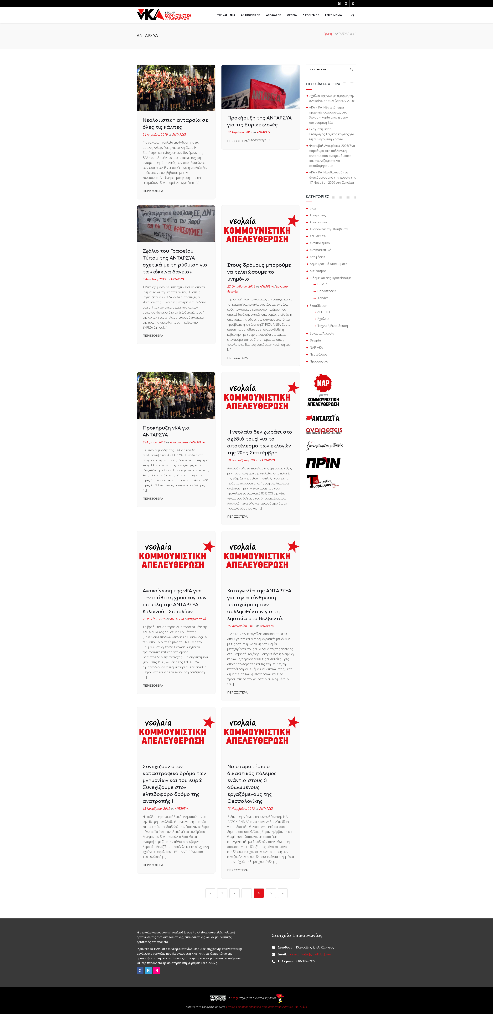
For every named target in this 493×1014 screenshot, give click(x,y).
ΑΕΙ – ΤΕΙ (323, 312)
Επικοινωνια (333, 15)
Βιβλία (322, 284)
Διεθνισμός (318, 271)
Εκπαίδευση (318, 306)
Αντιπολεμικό (320, 243)
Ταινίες (322, 298)
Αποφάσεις (317, 257)
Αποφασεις (273, 15)
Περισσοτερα (153, 191)
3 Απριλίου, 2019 (154, 279)
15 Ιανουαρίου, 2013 (241, 626)
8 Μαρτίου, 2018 (154, 442)
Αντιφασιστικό (196, 619)
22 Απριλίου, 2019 (239, 132)
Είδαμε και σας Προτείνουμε (330, 278)
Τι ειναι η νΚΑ (226, 15)
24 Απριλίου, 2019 (155, 134)
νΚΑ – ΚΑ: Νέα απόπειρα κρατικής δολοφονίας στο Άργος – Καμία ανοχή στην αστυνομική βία (328, 114)
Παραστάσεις (326, 291)
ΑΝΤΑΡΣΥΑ (179, 134)
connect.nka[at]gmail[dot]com (309, 954)
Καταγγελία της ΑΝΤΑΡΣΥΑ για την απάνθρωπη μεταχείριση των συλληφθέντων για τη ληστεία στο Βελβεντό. (259, 604)
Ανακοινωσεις (250, 15)
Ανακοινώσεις (179, 442)
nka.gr (234, 998)
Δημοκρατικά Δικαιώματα (328, 264)
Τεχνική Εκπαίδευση (332, 326)
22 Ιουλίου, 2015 (154, 619)
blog (313, 208)
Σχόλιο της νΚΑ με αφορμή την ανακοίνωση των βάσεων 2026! (332, 98)
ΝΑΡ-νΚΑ (316, 347)
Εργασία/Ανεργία (322, 333)
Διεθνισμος (311, 15)
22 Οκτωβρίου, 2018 (241, 286)
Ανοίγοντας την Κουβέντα (329, 229)
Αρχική (328, 33)
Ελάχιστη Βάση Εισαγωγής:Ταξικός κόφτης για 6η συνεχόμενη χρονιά (331, 134)
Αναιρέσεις (318, 215)
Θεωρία (315, 340)
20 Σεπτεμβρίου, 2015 (242, 460)
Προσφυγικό (319, 361)
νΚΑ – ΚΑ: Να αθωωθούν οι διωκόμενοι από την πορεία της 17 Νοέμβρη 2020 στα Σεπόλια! (332, 177)
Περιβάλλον (319, 354)
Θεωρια (292, 15)
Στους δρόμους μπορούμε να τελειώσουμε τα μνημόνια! (259, 272)
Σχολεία (323, 319)
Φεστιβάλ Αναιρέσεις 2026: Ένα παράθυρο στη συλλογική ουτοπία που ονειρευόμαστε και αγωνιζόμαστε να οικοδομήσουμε (332, 156)
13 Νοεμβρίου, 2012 (156, 808)
